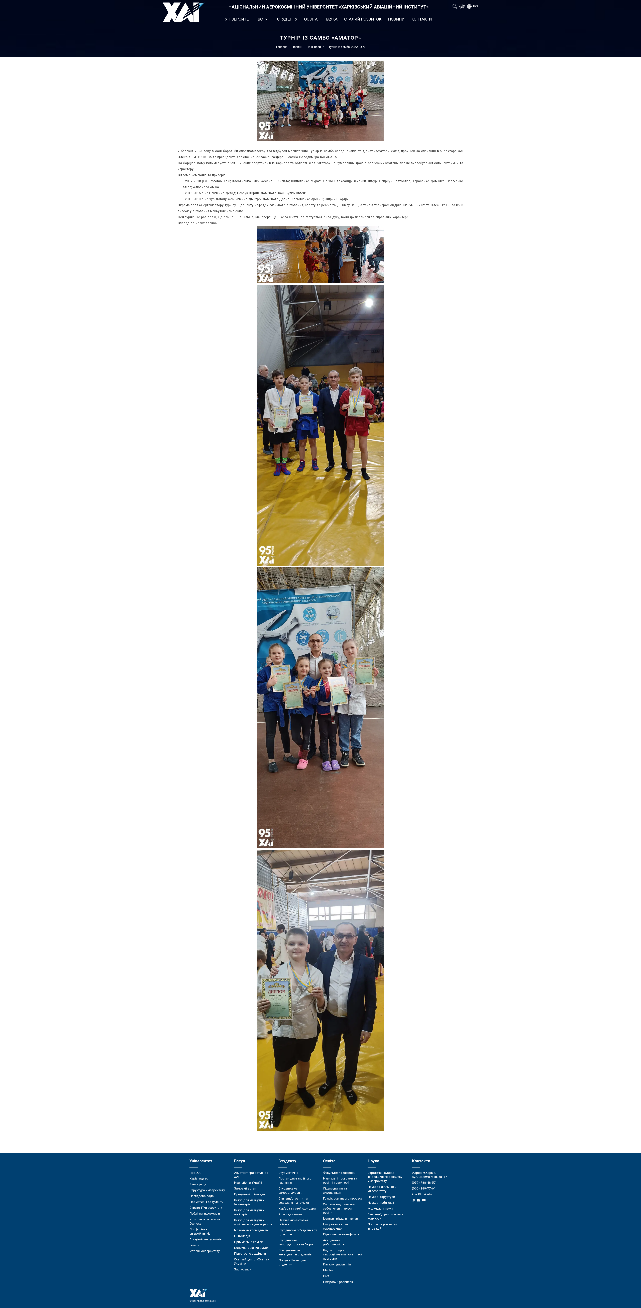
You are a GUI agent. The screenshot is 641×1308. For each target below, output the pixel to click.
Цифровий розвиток (338, 1282)
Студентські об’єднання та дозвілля (297, 1232)
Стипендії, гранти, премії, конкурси (385, 1216)
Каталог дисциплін (337, 1264)
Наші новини (315, 47)
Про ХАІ (195, 1173)
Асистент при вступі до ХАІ (251, 1175)
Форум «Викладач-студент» (292, 1262)
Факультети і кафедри (339, 1173)
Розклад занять (290, 1214)
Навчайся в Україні (248, 1183)
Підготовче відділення (250, 1253)
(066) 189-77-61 (424, 1188)
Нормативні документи (206, 1202)
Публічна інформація (204, 1213)
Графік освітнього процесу (342, 1198)
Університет (238, 19)
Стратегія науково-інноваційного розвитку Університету (385, 1177)
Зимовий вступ (245, 1188)
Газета (194, 1245)
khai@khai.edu (422, 1194)
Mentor (328, 1270)
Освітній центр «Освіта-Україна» (251, 1261)
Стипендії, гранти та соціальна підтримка (293, 1201)
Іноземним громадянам (251, 1230)
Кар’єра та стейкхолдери (297, 1208)
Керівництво (198, 1178)
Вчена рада (197, 1184)
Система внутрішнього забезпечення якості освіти (339, 1208)
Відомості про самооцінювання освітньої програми (342, 1254)
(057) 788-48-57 (424, 1183)
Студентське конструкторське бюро (295, 1242)
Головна (281, 47)
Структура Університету (207, 1190)
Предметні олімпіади (249, 1194)
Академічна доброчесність (334, 1242)
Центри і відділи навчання (342, 1218)
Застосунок (242, 1269)
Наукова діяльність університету (382, 1189)
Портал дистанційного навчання (294, 1180)
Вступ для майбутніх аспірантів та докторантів (253, 1222)
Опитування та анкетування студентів (295, 1252)
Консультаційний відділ (251, 1248)
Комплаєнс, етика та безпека (204, 1221)
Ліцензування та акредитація (335, 1191)
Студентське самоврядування (290, 1191)
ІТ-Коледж (242, 1236)
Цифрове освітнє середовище (335, 1226)
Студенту (287, 19)
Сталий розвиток (362, 19)
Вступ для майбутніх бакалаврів (249, 1202)
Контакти (421, 19)
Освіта (311, 19)
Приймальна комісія (248, 1242)
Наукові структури (381, 1197)
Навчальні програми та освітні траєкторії (340, 1180)
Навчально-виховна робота (293, 1222)
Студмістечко (288, 1173)
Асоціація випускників (205, 1239)
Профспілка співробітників (200, 1231)
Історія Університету (204, 1251)
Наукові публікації (381, 1203)
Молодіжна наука (380, 1208)
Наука (331, 19)
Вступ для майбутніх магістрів (249, 1212)
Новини (396, 19)
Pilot (326, 1276)
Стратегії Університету (206, 1208)
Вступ (264, 19)
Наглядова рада (201, 1196)
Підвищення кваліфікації (341, 1234)
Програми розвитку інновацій (382, 1226)
